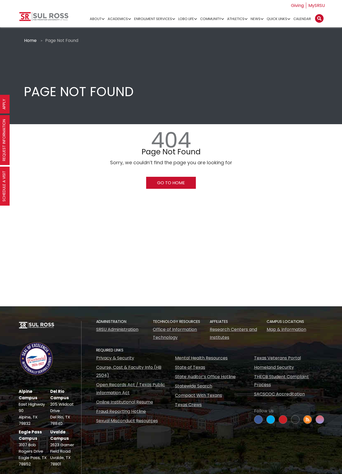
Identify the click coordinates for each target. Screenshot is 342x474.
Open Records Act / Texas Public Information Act (130, 389)
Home (30, 40)
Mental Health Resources (201, 358)
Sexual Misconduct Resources (127, 421)
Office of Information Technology (175, 333)
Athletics (235, 18)
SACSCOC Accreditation (279, 394)
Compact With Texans (198, 395)
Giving (297, 5)
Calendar (302, 18)
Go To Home (171, 183)
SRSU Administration (117, 329)
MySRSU (316, 5)
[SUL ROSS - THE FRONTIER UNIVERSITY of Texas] (44, 18)
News (256, 18)
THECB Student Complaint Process (281, 381)
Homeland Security (274, 367)
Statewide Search (193, 386)
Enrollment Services (153, 18)
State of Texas (190, 367)
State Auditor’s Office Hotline (205, 377)
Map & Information (286, 329)
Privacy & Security (115, 358)
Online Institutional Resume (124, 402)
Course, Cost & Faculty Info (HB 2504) (128, 371)
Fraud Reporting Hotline (121, 411)
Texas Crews (188, 405)
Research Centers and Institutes (233, 333)
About (96, 18)
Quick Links (277, 18)
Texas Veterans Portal (277, 358)
